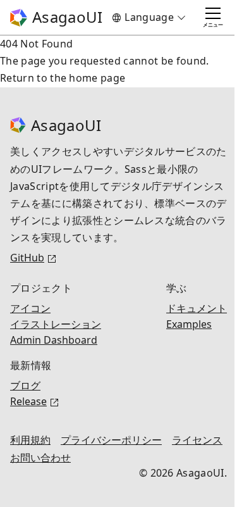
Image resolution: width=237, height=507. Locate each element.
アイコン (30, 308)
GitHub (27, 258)
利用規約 (30, 440)
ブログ (25, 385)
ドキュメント (187, 308)
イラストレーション (55, 324)
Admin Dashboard (53, 340)
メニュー (203, 24)
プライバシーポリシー (111, 440)
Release (28, 401)
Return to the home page (62, 78)
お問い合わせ (101, 458)
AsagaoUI (65, 16)
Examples (179, 324)
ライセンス (35, 458)
